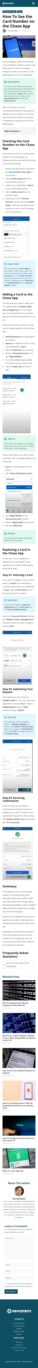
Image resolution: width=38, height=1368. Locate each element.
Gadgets (19, 1329)
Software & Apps (9, 12)
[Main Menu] (33, 3)
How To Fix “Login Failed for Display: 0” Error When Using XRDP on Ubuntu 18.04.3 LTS (19, 1037)
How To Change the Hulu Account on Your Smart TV (19, 1139)
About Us (19, 1342)
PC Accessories (19, 1326)
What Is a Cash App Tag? (13, 1171)
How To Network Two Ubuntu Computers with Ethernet (15, 1004)
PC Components (19, 1323)
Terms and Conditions (19, 1348)
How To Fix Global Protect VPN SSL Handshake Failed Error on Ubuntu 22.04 (18, 1105)
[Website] (19, 1278)
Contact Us (19, 1345)
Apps (20, 12)
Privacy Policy (19, 1350)
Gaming (19, 1334)
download (13, 172)
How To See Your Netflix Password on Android (19, 1071)
